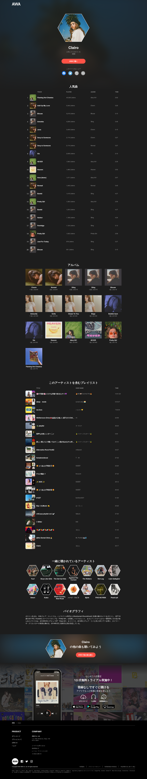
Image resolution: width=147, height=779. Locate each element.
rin (76, 418)
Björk (87, 597)
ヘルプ (14, 746)
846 (77, 522)
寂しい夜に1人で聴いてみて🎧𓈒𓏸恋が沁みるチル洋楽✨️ (56, 442)
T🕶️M (78, 458)
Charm (93, 105)
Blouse (40, 113)
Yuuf (32, 579)
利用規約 (82, 766)
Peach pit (114, 597)
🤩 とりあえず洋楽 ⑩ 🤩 (45, 490)
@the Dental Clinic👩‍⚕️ (44, 538)
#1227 (38, 498)
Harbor (40, 217)
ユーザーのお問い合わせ (38, 745)
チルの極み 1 (41, 474)
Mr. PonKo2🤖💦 (81, 538)
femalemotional (42, 458)
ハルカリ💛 (79, 410)
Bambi (39, 193)
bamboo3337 (80, 498)
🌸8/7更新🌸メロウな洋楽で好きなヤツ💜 (51, 394)
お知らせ (15, 743)
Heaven (40, 169)
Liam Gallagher (114, 579)
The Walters (87, 579)
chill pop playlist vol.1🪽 (45, 514)
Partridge (40, 225)
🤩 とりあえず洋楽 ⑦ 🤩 (45, 466)
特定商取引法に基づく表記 (128, 766)
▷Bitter (39, 522)
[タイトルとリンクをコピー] (77, 73)
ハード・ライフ (73, 597)
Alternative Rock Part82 (45, 450)
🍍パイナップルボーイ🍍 (84, 434)
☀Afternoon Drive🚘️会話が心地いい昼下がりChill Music (57, 418)
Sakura (78, 514)
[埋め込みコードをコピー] (83, 73)
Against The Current (73, 579)
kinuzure (78, 474)
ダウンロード (16, 736)
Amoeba (40, 121)
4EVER (40, 161)
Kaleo (46, 597)
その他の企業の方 (37, 753)
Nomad (93, 145)
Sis (38, 153)
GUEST (78, 466)
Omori (32, 597)
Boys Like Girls (46, 579)
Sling (92, 121)
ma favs (39, 410)
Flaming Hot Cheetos (45, 97)
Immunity (33, 314)
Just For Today (43, 241)
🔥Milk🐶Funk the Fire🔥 (84, 394)
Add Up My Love (43, 105)
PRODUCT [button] (16, 731)
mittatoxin (79, 450)
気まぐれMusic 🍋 (43, 506)
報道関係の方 (35, 748)
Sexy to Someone (44, 137)
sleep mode (41, 402)
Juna (39, 129)
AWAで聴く (73, 61)
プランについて (17, 739)
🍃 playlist (40, 426)
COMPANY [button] (37, 731)
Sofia (54, 314)
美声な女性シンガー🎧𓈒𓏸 (45, 434)
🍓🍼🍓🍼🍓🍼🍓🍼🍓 (45, 530)
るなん (78, 530)
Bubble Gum (113, 314)
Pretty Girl (41, 201)
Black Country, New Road (60, 597)
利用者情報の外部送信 (111, 766)
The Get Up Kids (60, 579)
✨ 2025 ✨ (40, 482)
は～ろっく (79, 506)
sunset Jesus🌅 (81, 402)
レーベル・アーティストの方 (40, 751)
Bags (93, 314)
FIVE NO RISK (100, 597)
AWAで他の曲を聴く (85, 655)
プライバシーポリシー (94, 766)
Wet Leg (101, 579)
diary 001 (94, 97)
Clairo (38, 546)
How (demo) (41, 177)
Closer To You (73, 314)
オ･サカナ (79, 426)
